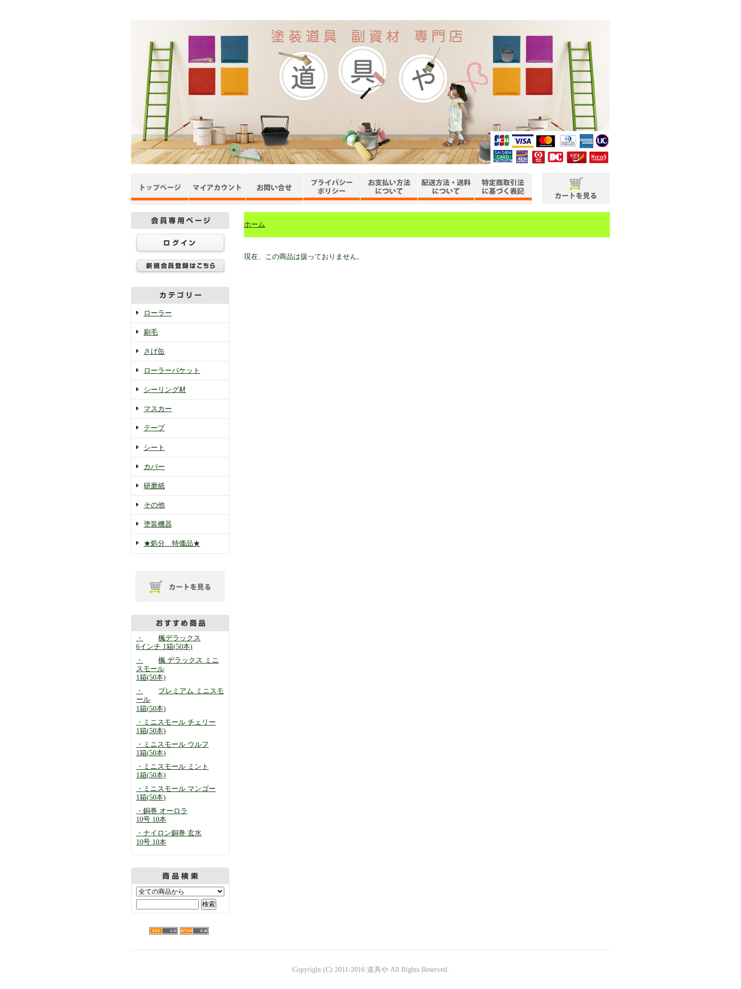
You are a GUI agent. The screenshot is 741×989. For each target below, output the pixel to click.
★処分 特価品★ (172, 543)
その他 (154, 505)
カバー (154, 467)
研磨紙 (154, 486)
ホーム (254, 224)
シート (154, 447)
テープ (154, 428)
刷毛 (151, 332)
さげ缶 (154, 351)
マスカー (158, 409)
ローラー (158, 313)
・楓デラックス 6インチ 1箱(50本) (168, 642)
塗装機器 (158, 524)
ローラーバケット (172, 370)
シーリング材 (165, 389)
